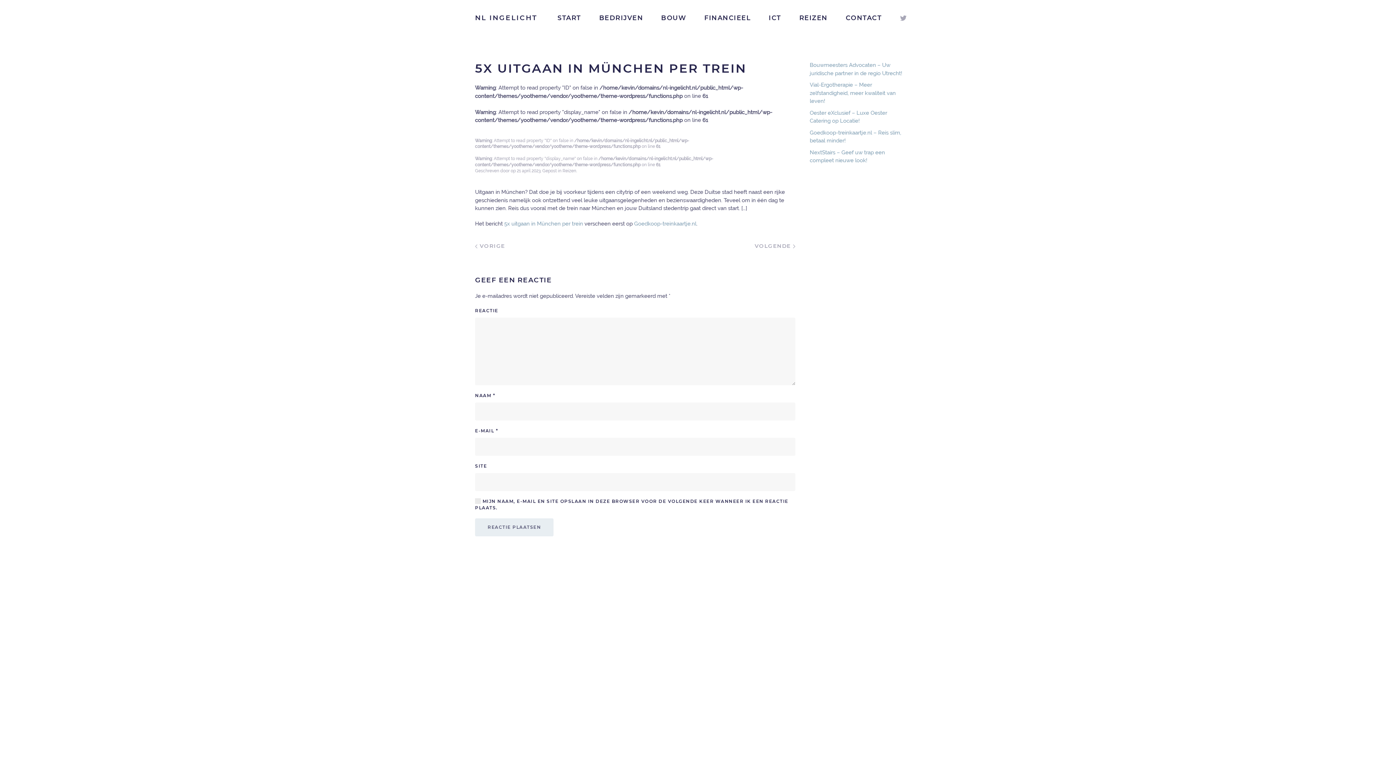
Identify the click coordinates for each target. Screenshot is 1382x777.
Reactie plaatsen (514, 527)
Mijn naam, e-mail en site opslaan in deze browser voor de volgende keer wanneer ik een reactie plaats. (632, 504)
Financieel (727, 18)
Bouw (673, 18)
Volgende (774, 245)
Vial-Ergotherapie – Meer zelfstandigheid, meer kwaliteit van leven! (853, 93)
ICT (775, 18)
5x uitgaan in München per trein (543, 224)
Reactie (486, 310)
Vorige (491, 245)
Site (481, 466)
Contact (864, 18)
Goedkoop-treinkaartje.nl (665, 224)
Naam (485, 395)
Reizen (813, 18)
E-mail (486, 430)
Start (569, 18)
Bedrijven (621, 18)
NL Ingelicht (506, 18)
